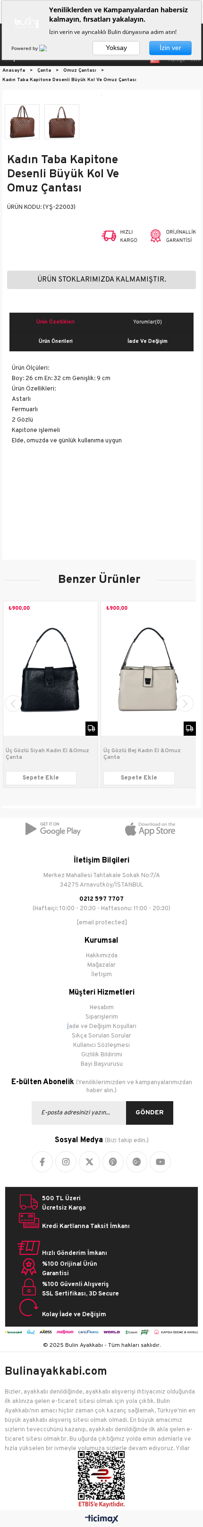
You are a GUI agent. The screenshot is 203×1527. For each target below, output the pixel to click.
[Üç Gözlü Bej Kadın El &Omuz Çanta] (148, 668)
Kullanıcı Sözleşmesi (101, 1045)
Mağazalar (101, 965)
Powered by (25, 48)
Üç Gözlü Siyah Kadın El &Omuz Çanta (47, 754)
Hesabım (102, 1008)
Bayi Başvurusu (102, 1064)
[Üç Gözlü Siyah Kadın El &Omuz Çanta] (50, 668)
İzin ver (170, 47)
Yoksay (116, 47)
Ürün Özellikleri (55, 322)
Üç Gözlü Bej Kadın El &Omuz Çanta (142, 754)
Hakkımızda (102, 956)
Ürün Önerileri (56, 341)
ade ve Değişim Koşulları (102, 1026)
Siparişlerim (101, 1017)
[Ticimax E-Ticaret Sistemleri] (101, 1520)
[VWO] (48, 48)
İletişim (101, 975)
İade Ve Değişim (147, 341)
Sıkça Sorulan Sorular (101, 1036)
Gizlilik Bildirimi (101, 1055)
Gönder (149, 1113)
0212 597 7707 (101, 899)
